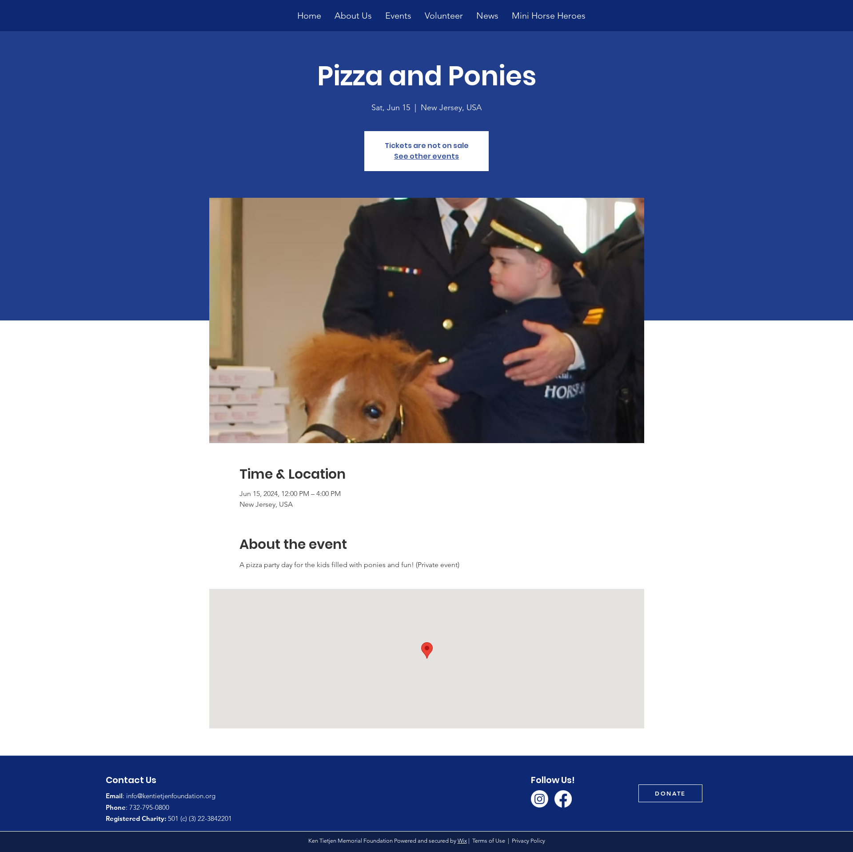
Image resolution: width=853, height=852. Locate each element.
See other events (426, 156)
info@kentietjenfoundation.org (170, 796)
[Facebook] (563, 799)
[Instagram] (539, 799)
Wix (462, 840)
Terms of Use (488, 840)
